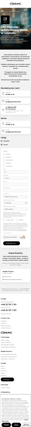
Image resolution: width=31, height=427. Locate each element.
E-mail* (5, 181)
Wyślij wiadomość (11, 243)
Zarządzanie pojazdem (8, 347)
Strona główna (4, 11)
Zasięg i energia (6, 342)
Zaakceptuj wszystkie (6, 425)
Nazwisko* (6, 175)
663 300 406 (7, 276)
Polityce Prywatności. (22, 230)
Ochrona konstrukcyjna (8, 354)
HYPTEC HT (4, 371)
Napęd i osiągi (5, 340)
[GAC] (15, 4)
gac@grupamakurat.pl (13, 102)
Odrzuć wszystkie (16, 425)
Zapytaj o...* (6, 193)
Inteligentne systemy (7, 345)
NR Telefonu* (6, 187)
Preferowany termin (8, 200)
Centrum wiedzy (6, 328)
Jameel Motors (5, 326)
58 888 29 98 (10, 94)
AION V (3, 366)
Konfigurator (6, 379)
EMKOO (3, 373)
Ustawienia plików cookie (26, 425)
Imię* (4, 169)
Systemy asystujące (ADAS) (9, 356)
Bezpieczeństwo (6, 351)
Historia (3, 323)
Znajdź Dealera (6, 314)
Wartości (4, 321)
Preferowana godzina (9, 206)
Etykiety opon (5, 388)
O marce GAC (5, 318)
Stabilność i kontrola (8, 359)
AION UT (3, 368)
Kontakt (3, 299)
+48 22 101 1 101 (8, 304)
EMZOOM (3, 375)
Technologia (5, 337)
